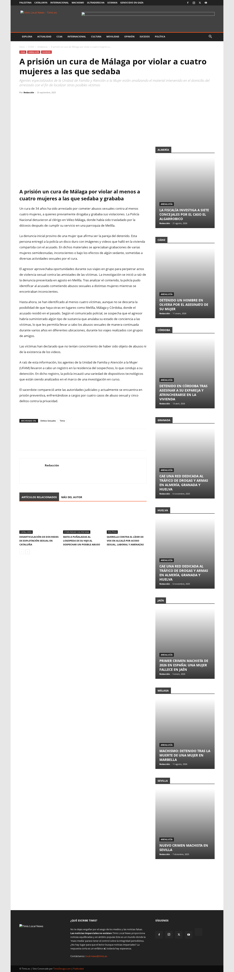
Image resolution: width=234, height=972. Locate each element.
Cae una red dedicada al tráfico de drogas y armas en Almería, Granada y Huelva (183, 482)
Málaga (163, 690)
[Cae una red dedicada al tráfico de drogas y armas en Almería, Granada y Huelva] (185, 463)
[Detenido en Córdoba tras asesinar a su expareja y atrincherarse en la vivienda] (185, 373)
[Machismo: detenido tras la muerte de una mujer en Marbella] (185, 734)
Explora (27, 36)
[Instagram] (194, 2)
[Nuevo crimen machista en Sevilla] (185, 824)
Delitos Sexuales (48, 420)
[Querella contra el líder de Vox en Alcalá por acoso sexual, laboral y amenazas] (127, 520)
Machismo (78, 2)
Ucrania (112, 2)
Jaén (161, 600)
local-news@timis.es (96, 956)
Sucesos (145, 36)
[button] (210, 37)
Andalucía (42, 46)
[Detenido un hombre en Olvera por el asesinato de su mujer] (185, 283)
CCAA (59, 36)
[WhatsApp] (40, 100)
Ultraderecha (95, 2)
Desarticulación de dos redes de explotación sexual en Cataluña (38, 540)
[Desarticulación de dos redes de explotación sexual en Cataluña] (39, 520)
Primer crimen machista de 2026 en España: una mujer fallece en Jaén (183, 665)
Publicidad (78, 968)
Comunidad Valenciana (76, 532)
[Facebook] (187, 2)
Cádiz (161, 240)
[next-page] (27, 552)
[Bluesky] (212, 2)
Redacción (29, 92)
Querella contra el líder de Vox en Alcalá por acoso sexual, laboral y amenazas (125, 540)
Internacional (59, 2)
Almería (163, 149)
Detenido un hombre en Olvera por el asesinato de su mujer (183, 304)
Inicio (22, 46)
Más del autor (71, 497)
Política (160, 36)
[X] (200, 2)
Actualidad (44, 36)
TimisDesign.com (62, 968)
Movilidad (112, 36)
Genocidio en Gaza (131, 2)
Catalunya (40, 2)
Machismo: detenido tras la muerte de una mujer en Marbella (184, 755)
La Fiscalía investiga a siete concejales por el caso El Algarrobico (184, 214)
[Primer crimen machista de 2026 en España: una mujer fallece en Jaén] (185, 644)
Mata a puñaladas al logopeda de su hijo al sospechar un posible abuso (81, 540)
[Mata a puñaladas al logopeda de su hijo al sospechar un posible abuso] (83, 520)
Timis (62, 420)
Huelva (163, 510)
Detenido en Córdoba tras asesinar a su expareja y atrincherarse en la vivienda (183, 392)
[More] (57, 100)
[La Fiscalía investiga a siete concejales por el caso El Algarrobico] (185, 193)
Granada (164, 420)
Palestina (25, 2)
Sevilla (163, 780)
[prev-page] (21, 552)
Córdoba (164, 330)
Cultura (96, 36)
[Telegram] (48, 100)
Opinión (129, 36)
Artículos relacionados (39, 497)
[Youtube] (206, 2)
